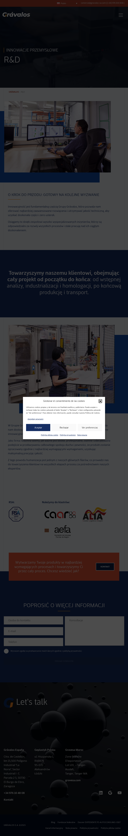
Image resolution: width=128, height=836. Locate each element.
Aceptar (38, 427)
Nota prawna (82, 435)
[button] (100, 401)
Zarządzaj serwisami (35, 419)
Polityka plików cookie (49, 435)
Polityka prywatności (68, 435)
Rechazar (64, 427)
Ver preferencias (90, 427)
